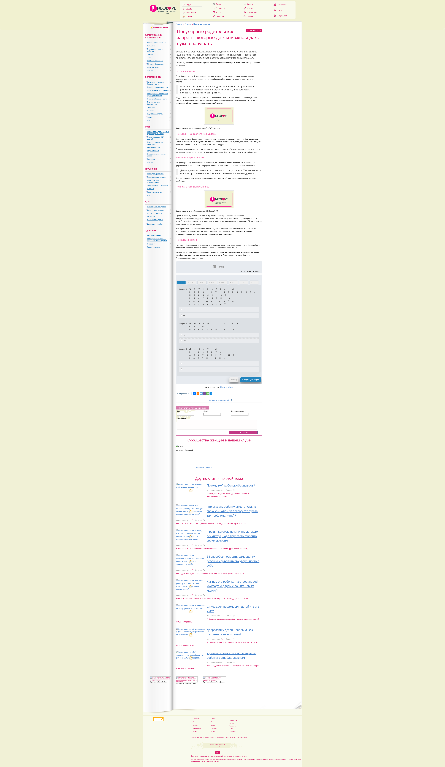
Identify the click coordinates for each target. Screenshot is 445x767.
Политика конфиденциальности (218, 737)
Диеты (218, 4)
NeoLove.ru (221, 744)
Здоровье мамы (153, 247)
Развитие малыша (154, 192)
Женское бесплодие (155, 61)
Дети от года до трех (155, 210)
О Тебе (280, 10)
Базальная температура (156, 43)
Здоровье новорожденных (157, 185)
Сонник (189, 9)
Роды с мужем (153, 151)
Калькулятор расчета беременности (155, 83)
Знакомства (220, 8)
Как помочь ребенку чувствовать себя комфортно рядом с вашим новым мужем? (233, 586)
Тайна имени (191, 13)
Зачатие (150, 54)
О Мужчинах (282, 16)
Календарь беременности (157, 87)
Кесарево (151, 159)
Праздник (220, 16)
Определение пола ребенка (158, 90)
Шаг (180, 282)
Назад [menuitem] (234, 380)
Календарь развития (155, 174)
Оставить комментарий (219, 400)
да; (183, 310)
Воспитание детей (254, 30)
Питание (150, 111)
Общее (150, 70)
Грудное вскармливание (156, 177)
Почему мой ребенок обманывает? (231, 485)
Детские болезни (154, 235)
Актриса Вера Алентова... (185, 682)
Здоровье (151, 107)
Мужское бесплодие (155, 64)
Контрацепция (153, 67)
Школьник (151, 216)
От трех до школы (154, 213)
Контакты (193, 737)
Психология (281, 5)
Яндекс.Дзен (226, 387)
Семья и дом (252, 12)
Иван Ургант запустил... (211, 680)
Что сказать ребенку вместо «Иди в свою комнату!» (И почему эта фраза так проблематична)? (232, 511)
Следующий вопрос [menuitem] (250, 380)
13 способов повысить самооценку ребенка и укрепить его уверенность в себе (233, 561)
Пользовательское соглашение (238, 737)
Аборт (149, 117)
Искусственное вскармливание (153, 181)
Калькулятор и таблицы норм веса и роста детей (157, 240)
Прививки (151, 244)
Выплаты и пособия (155, 224)
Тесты (218, 12)
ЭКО (149, 57)
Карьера (250, 16)
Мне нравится (184, 394)
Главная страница (160, 27)
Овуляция (151, 46)
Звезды (250, 4)
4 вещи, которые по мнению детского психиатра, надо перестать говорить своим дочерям (232, 536)
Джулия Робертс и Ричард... (160, 682)
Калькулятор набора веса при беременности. (157, 95)
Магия (213, 725)
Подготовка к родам (155, 114)
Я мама (189, 16)
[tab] (181, 283)
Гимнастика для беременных (153, 103)
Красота (250, 8)
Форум (188, 5)
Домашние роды (153, 147)
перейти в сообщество (186, 467)
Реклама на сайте (202, 737)
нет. (184, 315)
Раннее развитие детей (156, 207)
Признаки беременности (157, 99)
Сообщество (197, 722)
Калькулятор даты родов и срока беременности (158, 133)
